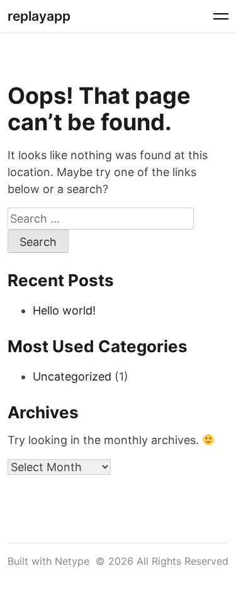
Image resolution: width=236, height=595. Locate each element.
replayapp (39, 16)
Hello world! (64, 310)
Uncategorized (72, 376)
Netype (72, 561)
